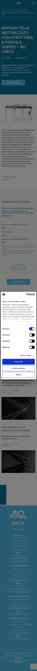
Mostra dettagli (25, 355)
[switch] (32, 335)
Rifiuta (18, 375)
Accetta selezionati (18, 368)
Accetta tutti (18, 362)
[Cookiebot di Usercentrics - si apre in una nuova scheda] (26, 294)
